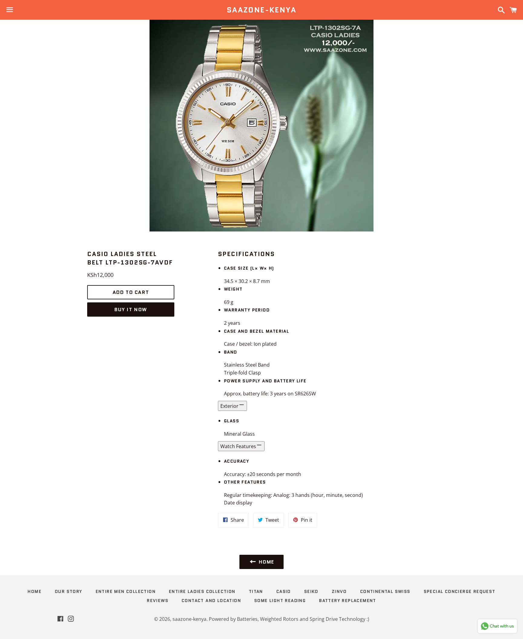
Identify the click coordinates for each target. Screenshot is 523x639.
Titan (256, 591)
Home (34, 591)
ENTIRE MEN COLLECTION (126, 591)
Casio (283, 591)
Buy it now (130, 309)
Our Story (68, 591)
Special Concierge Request (459, 591)
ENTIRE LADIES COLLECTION (202, 591)
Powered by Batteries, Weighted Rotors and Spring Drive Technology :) (289, 619)
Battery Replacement (347, 600)
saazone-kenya (261, 10)
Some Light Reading (280, 600)
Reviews (157, 600)
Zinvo (339, 591)
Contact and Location (211, 600)
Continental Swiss (385, 591)
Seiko (311, 591)
